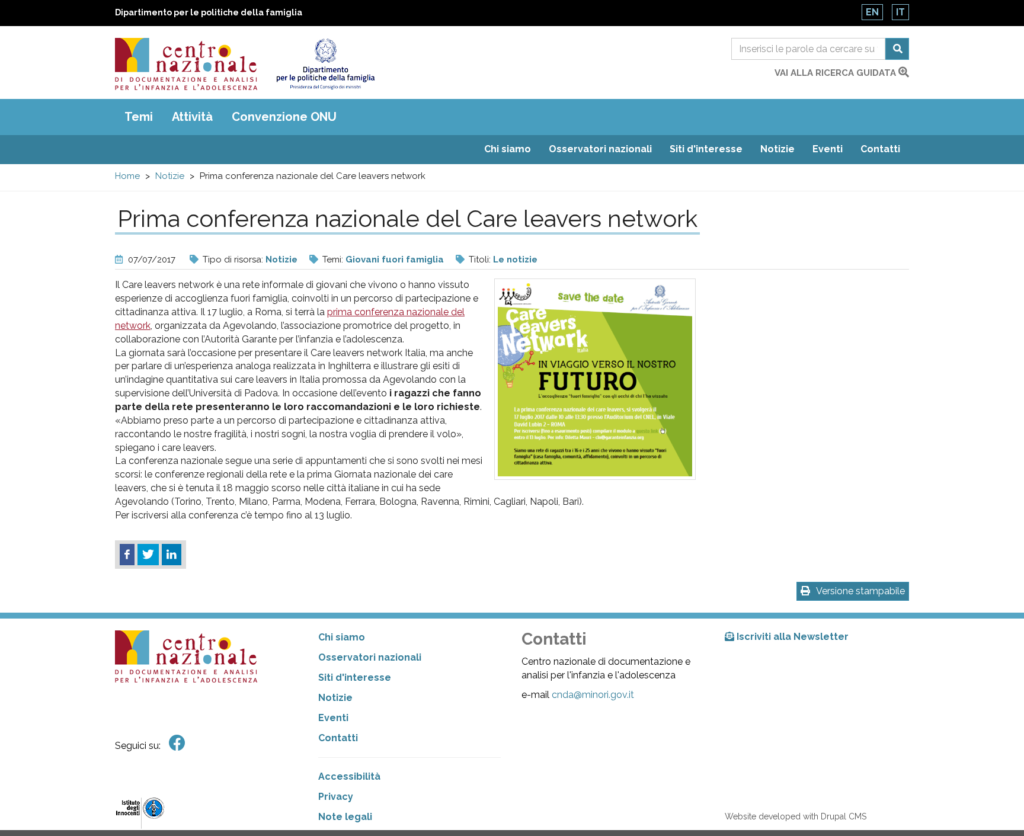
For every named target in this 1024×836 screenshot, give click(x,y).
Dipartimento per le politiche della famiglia (208, 12)
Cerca (897, 49)
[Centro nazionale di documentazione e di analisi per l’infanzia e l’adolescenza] (186, 64)
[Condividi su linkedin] (171, 554)
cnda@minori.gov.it (593, 694)
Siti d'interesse (706, 149)
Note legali (345, 816)
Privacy (335, 796)
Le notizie (515, 259)
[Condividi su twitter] (148, 554)
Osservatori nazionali (600, 149)
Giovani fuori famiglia (394, 259)
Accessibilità (349, 776)
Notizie (777, 149)
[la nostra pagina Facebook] (177, 743)
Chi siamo (507, 149)
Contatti (880, 149)
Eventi (827, 149)
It (900, 12)
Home (127, 176)
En (872, 12)
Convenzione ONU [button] (284, 117)
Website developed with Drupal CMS (795, 816)
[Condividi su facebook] (127, 554)
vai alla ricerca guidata (836, 73)
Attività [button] (192, 117)
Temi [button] (138, 117)
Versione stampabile (860, 591)
